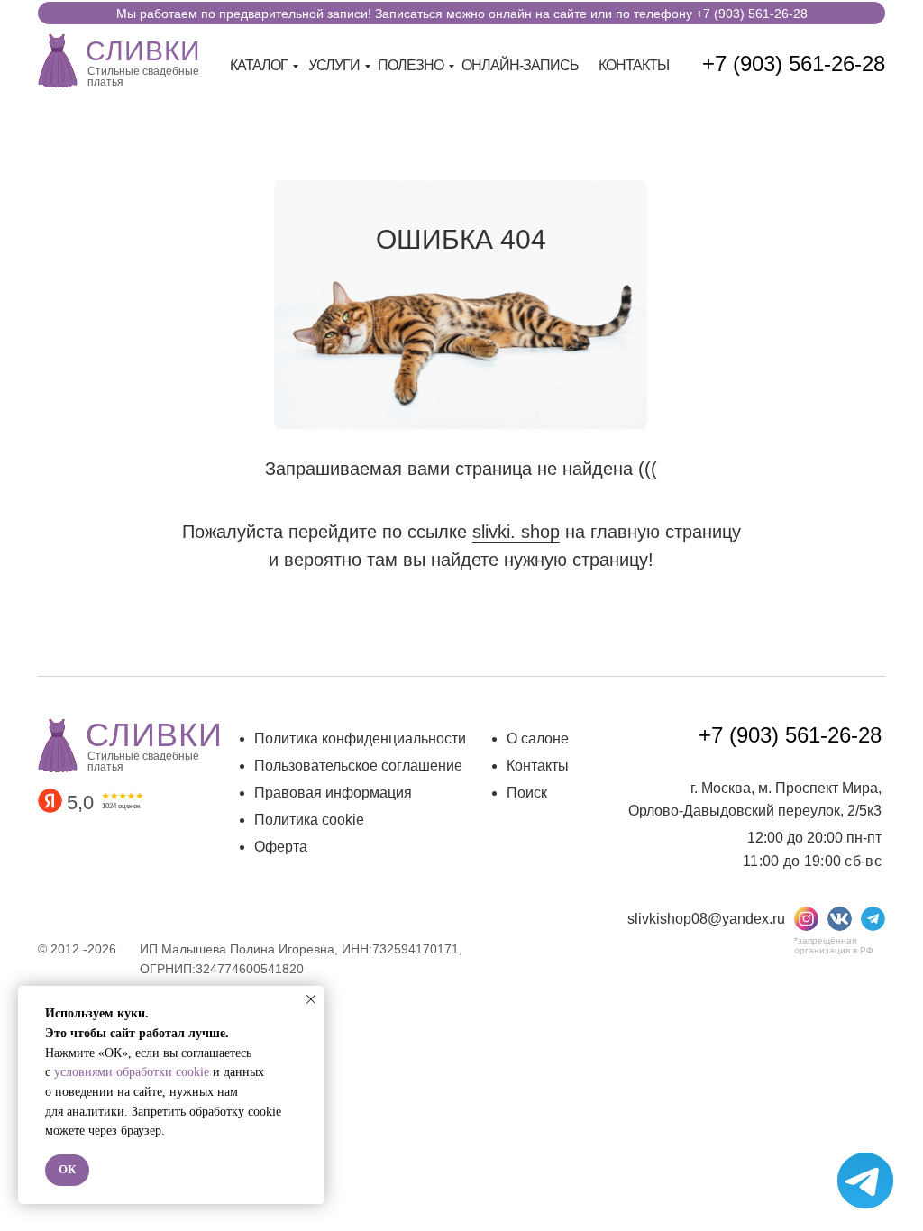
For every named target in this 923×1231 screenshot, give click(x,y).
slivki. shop (516, 532)
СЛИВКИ (143, 51)
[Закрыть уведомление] (311, 999)
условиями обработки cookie (131, 1072)
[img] (58, 58)
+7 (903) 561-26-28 (793, 63)
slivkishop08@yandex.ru (706, 918)
